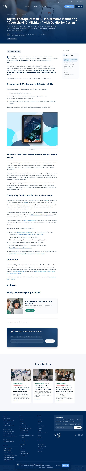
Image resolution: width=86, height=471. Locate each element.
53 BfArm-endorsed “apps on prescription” (42, 215)
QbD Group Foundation (42, 432)
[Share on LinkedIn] (20, 322)
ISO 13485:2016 (40, 444)
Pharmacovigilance (24, 426)
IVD (40, 336)
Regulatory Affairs (24, 432)
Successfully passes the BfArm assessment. (20, 248)
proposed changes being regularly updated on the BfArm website (27, 253)
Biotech (21, 336)
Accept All (65, 465)
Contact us (79, 6)
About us (48, 2)
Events (67, 2)
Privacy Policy (42, 467)
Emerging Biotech (7, 423)
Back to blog (66, 50)
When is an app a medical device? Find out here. (30, 234)
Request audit (69, 6)
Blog (12, 14)
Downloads (22, 444)
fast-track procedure (30, 220)
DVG (47, 200)
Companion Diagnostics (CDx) (10, 455)
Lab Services (23, 423)
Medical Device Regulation (24, 232)
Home (8, 14)
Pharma (14, 336)
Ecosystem (39, 428)
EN (81, 1)
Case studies (23, 451)
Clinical (21, 421)
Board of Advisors (41, 426)
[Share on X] (23, 322)
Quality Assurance (24, 430)
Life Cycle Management (8, 441)
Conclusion (66, 70)
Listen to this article (15, 51)
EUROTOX (39, 451)
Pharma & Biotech (8, 448)
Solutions (27, 6)
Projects (39, 430)
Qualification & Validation (25, 428)
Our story (39, 421)
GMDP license (40, 448)
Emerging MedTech (7, 433)
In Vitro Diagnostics (8, 452)
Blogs (21, 446)
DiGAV (26, 202)
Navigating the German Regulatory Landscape (68, 67)
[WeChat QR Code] (75, 435)
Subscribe (49, 341)
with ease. (66, 72)
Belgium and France (18, 271)
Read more (29, 310)
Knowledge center (58, 2)
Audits (21, 419)
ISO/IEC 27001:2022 (41, 446)
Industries (44, 6)
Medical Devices (31, 336)
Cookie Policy (50, 467)
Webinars (22, 448)
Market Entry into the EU (8, 420)
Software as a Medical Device (9, 436)
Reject (59, 465)
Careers (73, 2)
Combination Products (9, 457)
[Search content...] (77, 1)
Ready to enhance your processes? (69, 75)
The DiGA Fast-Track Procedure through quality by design (70, 63)
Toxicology (22, 437)
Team (38, 423)
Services (35, 6)
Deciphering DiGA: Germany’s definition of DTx (70, 60)
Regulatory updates (24, 453)
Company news (23, 455)
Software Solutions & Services (27, 435)
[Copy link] (27, 322)
